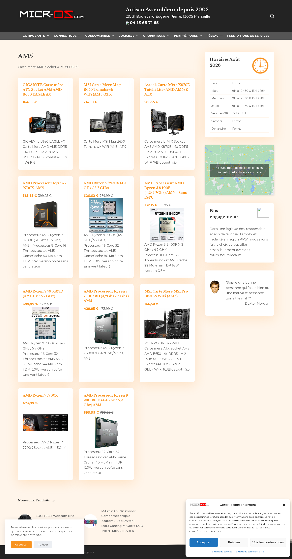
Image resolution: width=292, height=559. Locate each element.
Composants (34, 36)
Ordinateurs (154, 36)
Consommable (97, 36)
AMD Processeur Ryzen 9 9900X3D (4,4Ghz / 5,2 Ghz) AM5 (106, 400)
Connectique (65, 36)
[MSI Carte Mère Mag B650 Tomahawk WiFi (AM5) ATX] (106, 122)
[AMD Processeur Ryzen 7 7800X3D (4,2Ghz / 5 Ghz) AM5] (106, 328)
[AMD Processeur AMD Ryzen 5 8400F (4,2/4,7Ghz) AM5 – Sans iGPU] (167, 225)
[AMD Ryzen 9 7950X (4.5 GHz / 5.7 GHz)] (106, 215)
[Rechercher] (272, 16)
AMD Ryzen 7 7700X (40, 395)
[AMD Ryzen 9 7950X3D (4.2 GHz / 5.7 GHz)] (45, 324)
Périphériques (186, 36)
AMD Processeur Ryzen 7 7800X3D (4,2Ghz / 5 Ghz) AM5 (106, 296)
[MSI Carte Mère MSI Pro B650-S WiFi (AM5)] (167, 324)
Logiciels (126, 36)
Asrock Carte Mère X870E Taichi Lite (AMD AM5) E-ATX (167, 89)
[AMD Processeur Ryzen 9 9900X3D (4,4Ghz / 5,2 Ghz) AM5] (106, 432)
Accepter (203, 542)
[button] (284, 505)
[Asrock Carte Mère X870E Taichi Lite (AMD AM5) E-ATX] (167, 122)
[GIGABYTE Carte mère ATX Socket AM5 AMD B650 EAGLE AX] (45, 122)
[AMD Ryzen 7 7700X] (45, 423)
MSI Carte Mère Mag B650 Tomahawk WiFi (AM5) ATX (102, 89)
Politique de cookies (221, 551)
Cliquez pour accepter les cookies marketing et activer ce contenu (239, 170)
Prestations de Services (248, 36)
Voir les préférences (268, 542)
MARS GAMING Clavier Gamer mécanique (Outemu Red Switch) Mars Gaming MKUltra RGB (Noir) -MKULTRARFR (122, 521)
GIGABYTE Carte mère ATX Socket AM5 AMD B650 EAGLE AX (43, 89)
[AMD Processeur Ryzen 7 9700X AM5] (45, 215)
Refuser (234, 542)
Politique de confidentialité (249, 551)
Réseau (213, 36)
